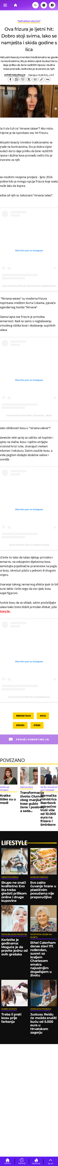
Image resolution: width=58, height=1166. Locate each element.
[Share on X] (29, 79)
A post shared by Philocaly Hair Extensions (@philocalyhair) (29, 286)
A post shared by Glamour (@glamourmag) (29, 544)
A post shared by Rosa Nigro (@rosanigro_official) (29, 415)
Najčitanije (36, 1163)
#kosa (43, 715)
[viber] (23, 79)
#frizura (20, 725)
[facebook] (10, 79)
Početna (7, 1163)
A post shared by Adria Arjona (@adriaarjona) (29, 697)
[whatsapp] (16, 79)
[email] (35, 79)
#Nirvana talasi (23, 715)
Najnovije (21, 1163)
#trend (37, 725)
